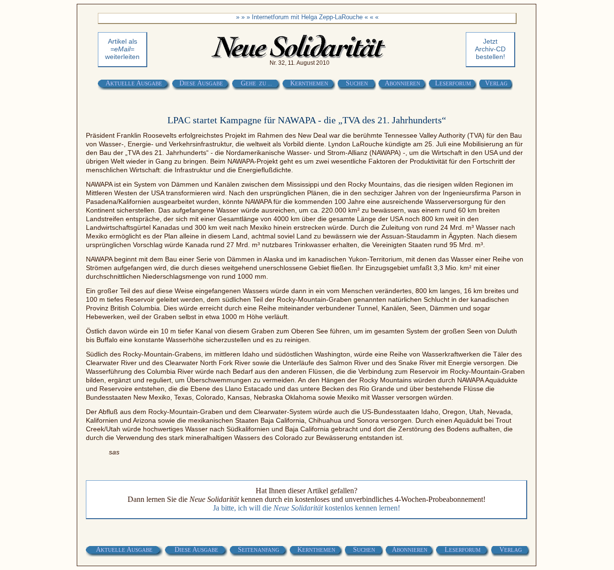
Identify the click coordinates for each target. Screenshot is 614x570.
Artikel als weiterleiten (122, 48)
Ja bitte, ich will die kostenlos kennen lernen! (306, 508)
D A (201, 83)
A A (134, 83)
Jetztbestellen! (490, 48)
